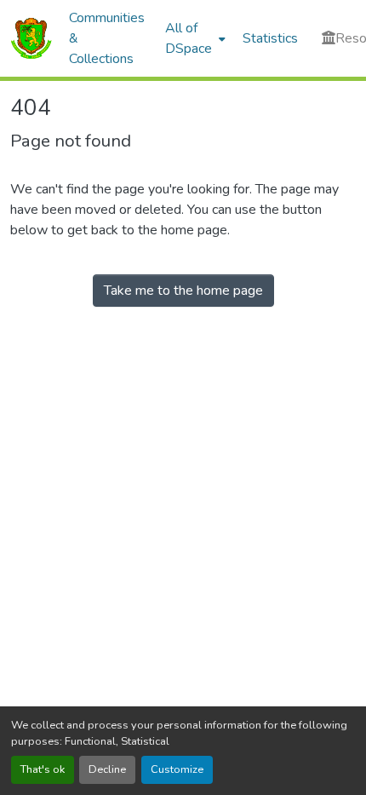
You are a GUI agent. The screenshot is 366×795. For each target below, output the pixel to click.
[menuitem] (194, 38)
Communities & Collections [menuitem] (107, 38)
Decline (107, 769)
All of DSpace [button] (188, 38)
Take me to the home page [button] (183, 290)
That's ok (42, 769)
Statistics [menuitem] (270, 38)
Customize (177, 769)
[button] (31, 38)
